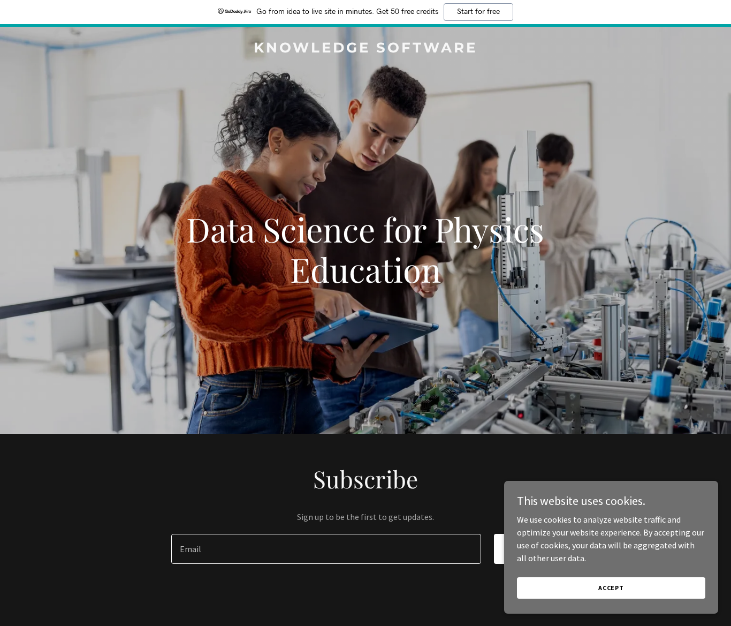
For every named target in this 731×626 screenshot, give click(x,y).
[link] (365, 49)
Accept (611, 588)
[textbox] (326, 549)
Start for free (478, 12)
